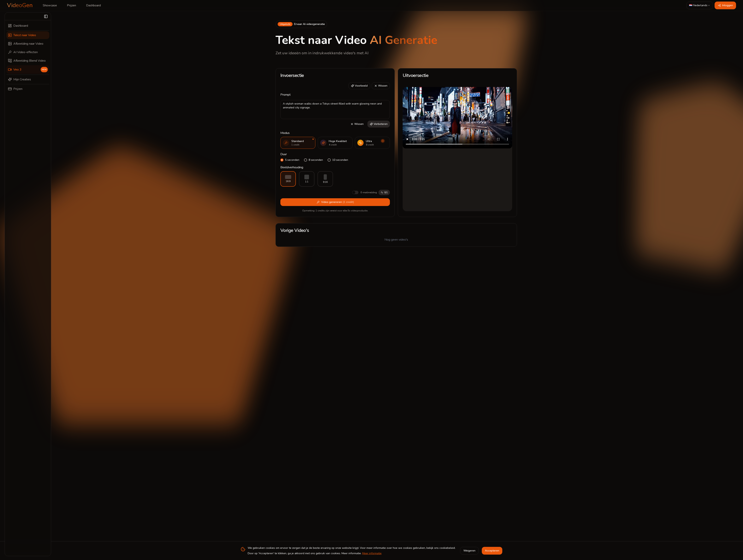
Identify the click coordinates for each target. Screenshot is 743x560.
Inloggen (727, 5)
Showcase (50, 5)
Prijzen (71, 5)
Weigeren (469, 550)
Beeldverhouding (291, 167)
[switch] (355, 192)
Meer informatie (372, 553)
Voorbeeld (361, 86)
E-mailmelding (369, 192)
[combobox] (700, 5)
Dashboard (93, 5)
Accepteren (492, 550)
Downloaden (500, 92)
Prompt (285, 95)
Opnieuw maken (472, 92)
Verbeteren (381, 124)
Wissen (382, 86)
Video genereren (337, 202)
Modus (285, 133)
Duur (283, 154)
